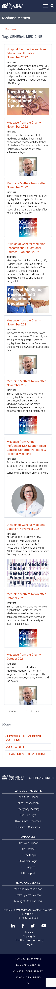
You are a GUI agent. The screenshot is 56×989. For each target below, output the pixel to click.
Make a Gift (15, 747)
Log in (29, 944)
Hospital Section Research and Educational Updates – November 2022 (27, 53)
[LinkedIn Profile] (13, 925)
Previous (12, 711)
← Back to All (9, 29)
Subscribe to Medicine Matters (23, 738)
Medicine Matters (16, 18)
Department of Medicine (25, 754)
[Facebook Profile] (23, 926)
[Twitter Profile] (33, 926)
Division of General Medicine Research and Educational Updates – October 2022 (26, 248)
